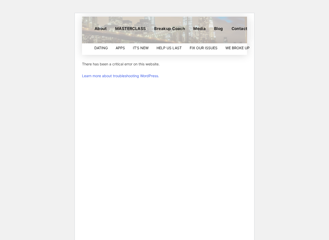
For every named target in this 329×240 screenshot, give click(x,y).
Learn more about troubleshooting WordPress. (120, 76)
